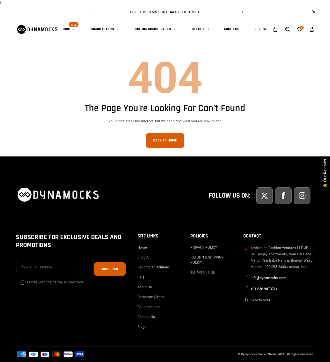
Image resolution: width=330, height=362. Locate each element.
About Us (144, 287)
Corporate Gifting (151, 297)
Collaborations (148, 307)
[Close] (45, 329)
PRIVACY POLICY (203, 247)
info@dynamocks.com (268, 278)
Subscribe (110, 269)
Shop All (144, 257)
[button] (242, 11)
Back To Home (165, 140)
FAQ (140, 277)
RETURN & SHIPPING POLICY (207, 260)
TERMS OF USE (202, 272)
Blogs (141, 326)
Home (142, 247)
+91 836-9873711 (264, 289)
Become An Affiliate (153, 267)
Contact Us (146, 316)
